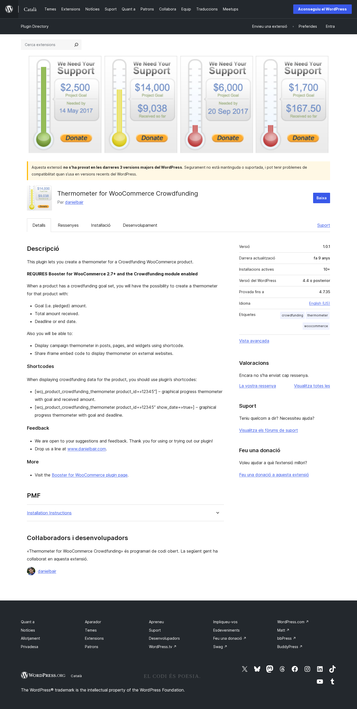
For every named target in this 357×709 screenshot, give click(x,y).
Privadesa (29, 646)
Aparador (93, 622)
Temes (91, 630)
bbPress (286, 638)
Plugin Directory (35, 26)
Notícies (28, 630)
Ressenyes (68, 225)
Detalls (38, 225)
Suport (323, 225)
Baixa (321, 198)
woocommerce (316, 326)
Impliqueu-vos (225, 622)
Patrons (91, 646)
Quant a (27, 622)
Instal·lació (101, 225)
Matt (283, 630)
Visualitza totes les (312, 385)
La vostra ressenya (257, 385)
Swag (220, 646)
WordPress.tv (163, 646)
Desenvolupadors (164, 638)
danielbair (74, 202)
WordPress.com (293, 622)
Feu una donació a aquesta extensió (274, 474)
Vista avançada (254, 340)
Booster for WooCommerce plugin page (90, 475)
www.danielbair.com (86, 448)
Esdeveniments (226, 630)
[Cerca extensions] (76, 44)
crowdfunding (292, 315)
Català (76, 676)
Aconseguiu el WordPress (322, 9)
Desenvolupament (140, 225)
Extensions (94, 638)
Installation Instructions (49, 513)
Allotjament (30, 638)
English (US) (319, 303)
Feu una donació (229, 638)
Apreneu (156, 622)
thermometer (317, 315)
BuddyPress (290, 646)
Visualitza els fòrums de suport (268, 430)
